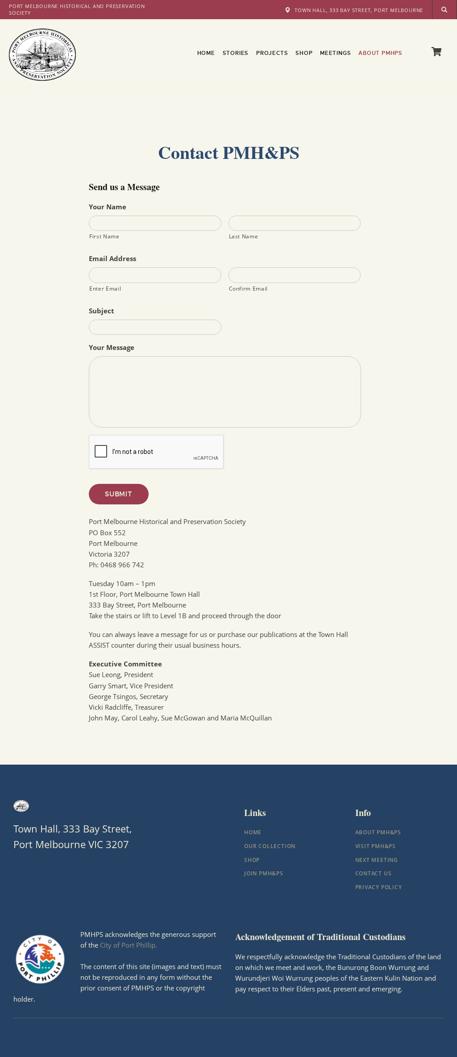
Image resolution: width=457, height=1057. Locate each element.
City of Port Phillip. (128, 944)
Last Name (243, 236)
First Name (104, 236)
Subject (101, 311)
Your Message (111, 347)
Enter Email (105, 288)
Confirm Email (248, 288)
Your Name (107, 207)
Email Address (112, 258)
